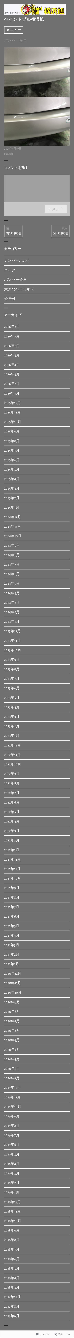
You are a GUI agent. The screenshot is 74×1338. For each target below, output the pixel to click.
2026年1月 (11, 393)
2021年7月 (11, 907)
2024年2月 (12, 612)
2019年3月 (11, 1173)
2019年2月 (11, 1183)
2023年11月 (12, 641)
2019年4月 (12, 1164)
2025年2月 (11, 498)
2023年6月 (12, 688)
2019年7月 (11, 1135)
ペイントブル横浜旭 (24, 19)
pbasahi (8, 153)
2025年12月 (12, 403)
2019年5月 (11, 1154)
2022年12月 (12, 745)
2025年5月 (11, 469)
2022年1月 (11, 850)
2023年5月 (11, 698)
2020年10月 (13, 992)
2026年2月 (12, 384)
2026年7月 (12, 336)
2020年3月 (12, 1059)
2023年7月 (11, 678)
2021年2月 (11, 954)
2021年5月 (11, 926)
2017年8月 (11, 1306)
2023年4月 (12, 707)
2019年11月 (12, 1097)
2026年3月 (12, 374)
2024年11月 (12, 526)
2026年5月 (12, 355)
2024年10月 (12, 536)
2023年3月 (11, 717)
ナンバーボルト (17, 260)
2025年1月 (11, 507)
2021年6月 (11, 916)
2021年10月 (12, 878)
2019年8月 (12, 1126)
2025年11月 (12, 412)
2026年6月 (12, 346)
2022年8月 (12, 783)
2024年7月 (12, 564)
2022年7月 (11, 793)
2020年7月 (12, 1021)
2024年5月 (12, 583)
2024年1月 (11, 621)
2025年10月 (12, 422)
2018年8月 (12, 1240)
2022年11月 (12, 755)
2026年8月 (12, 327)
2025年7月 (11, 450)
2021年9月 (11, 888)
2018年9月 (12, 1230)
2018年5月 (11, 1268)
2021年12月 (12, 859)
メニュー (13, 30)
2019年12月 (12, 1087)
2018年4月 (12, 1278)
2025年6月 (12, 460)
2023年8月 (12, 669)
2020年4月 (12, 1050)
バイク (9, 270)
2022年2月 (11, 840)
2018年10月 (12, 1221)
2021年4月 (11, 935)
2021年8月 (11, 897)
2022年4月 (12, 821)
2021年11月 (12, 869)
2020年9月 (12, 1002)
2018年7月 (11, 1249)
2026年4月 (12, 365)
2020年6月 (12, 1030)
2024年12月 (12, 517)
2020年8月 (12, 1011)
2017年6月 (11, 1316)
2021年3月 (11, 945)
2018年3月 (11, 1287)
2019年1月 (11, 1192)
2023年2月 (11, 726)
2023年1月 (11, 736)
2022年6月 (12, 802)
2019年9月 (12, 1116)
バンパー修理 (15, 40)
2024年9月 (12, 545)
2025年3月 (11, 488)
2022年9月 (12, 774)
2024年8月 (12, 555)
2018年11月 (12, 1211)
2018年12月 (12, 1202)
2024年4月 (12, 593)
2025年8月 (12, 441)
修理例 (9, 298)
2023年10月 (12, 650)
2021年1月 (11, 964)
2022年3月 (11, 831)
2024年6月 (12, 574)
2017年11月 (12, 1297)
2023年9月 (12, 660)
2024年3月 (12, 602)
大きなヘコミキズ (19, 289)
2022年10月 (12, 764)
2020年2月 (12, 1069)
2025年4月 (12, 479)
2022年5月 (11, 812)
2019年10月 (12, 1107)
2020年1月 (12, 1078)
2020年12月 (12, 973)
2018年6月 (12, 1259)
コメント (55, 209)
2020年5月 (12, 1040)
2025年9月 (12, 431)
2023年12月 (12, 631)
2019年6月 (12, 1145)
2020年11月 (12, 983)
